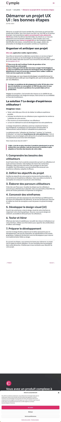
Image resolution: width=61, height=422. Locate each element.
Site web (9, 53)
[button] (58, 392)
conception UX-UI (13, 61)
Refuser (30, 412)
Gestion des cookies (26, 419)
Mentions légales (35, 419)
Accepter (30, 407)
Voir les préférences (30, 416)
